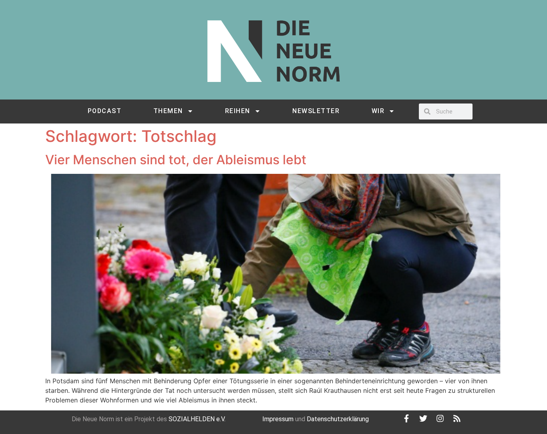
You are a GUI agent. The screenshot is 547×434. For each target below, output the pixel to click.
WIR (378, 111)
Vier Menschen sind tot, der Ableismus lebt (175, 159)
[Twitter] (423, 418)
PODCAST (105, 111)
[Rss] (457, 418)
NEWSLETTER (316, 111)
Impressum (278, 419)
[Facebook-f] (406, 418)
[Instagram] (440, 418)
